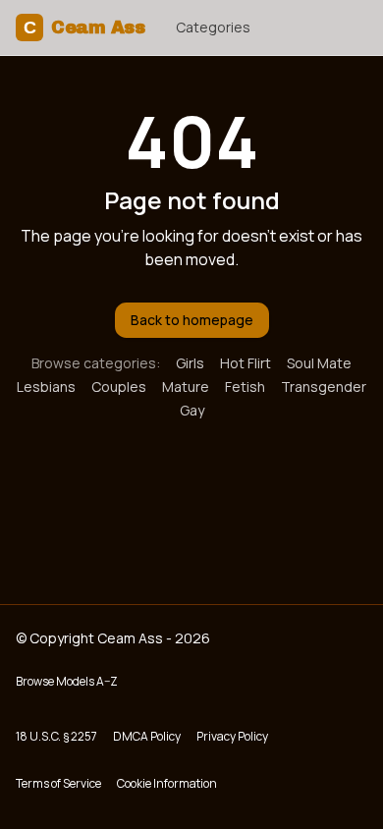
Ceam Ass (84, 27)
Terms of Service (58, 783)
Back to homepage (192, 319)
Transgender (323, 386)
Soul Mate (319, 363)
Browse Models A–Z (67, 681)
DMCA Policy (147, 736)
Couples (118, 386)
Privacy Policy (232, 736)
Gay (192, 410)
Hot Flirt (245, 363)
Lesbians (46, 386)
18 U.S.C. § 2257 (56, 736)
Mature (185, 386)
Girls (190, 363)
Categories (213, 27)
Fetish (245, 386)
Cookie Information (167, 783)
